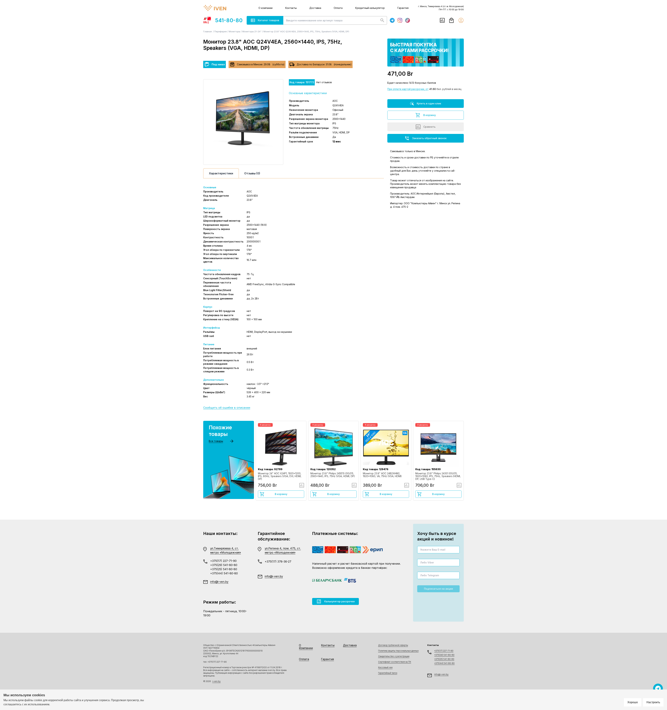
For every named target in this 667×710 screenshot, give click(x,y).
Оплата (338, 7)
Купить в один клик (429, 103)
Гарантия (403, 7)
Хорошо (632, 702)
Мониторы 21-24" (251, 31)
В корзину (429, 115)
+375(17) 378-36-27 (278, 561)
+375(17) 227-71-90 (223, 561)
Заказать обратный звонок (429, 138)
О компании (265, 7)
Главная (207, 31)
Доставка (315, 7)
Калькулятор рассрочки (339, 601)
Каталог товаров (268, 20)
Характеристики (221, 173)
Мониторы (234, 31)
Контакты (291, 7)
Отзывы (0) (252, 173)
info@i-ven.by (219, 581)
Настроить (653, 702)
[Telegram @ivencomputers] (658, 688)
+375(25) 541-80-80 (223, 569)
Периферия (220, 31)
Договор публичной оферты (393, 645)
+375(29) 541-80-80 (223, 565)
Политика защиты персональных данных (398, 650)
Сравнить (429, 126)
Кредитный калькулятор (370, 7)
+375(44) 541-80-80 (224, 573)
